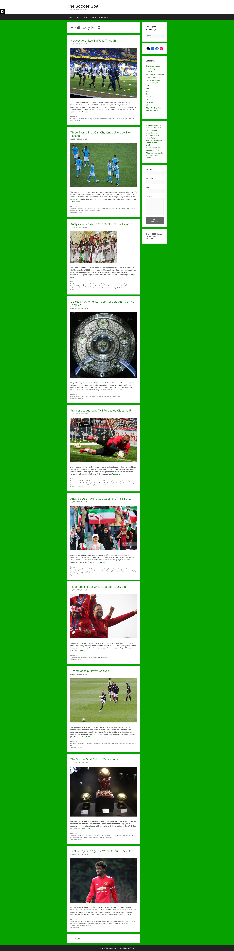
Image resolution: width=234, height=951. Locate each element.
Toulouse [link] (128, 923)
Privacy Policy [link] (103, 17)
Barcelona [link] (88, 835)
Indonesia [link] (108, 284)
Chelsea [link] (80, 208)
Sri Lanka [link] (128, 286)
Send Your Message (154, 220)
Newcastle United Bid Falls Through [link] (93, 40)
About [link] (78, 17)
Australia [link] (88, 569)
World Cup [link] (113, 288)
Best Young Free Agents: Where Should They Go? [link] (101, 851)
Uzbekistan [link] (73, 573)
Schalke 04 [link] (116, 923)
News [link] (148, 86)
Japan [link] (113, 284)
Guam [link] (119, 569)
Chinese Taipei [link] (112, 569)
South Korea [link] (120, 286)
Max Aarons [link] (95, 483)
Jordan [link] (72, 571)
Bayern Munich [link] (96, 835)
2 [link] (73, 938)
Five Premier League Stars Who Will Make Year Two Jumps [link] (153, 128)
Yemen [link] (95, 573)
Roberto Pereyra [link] (128, 483)
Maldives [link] (91, 571)
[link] (2, 11)
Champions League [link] (153, 66)
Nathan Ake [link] (102, 483)
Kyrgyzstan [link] (127, 284)
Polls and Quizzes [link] (95, 396)
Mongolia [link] (85, 286)
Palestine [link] (101, 571)
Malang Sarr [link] (98, 923)
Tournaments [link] (87, 288)
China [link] (105, 569)
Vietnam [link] (106, 288)
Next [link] (80, 938)
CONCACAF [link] (150, 72)
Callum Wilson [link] (107, 481)
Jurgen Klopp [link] (76, 657)
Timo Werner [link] (84, 210)
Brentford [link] (81, 743)
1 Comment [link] (76, 290)
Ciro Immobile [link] (106, 835)
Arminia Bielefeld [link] (101, 921)
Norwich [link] (109, 483)
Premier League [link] (109, 118)
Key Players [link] (96, 208)
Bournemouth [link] (98, 481)
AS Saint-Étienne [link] (112, 921)
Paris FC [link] (105, 923)
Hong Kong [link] (125, 569)
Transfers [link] (92, 210)
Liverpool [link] (104, 208)
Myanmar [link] (92, 286)
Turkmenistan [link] (95, 288)
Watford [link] (103, 485)
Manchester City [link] (112, 208)
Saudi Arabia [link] (118, 118)
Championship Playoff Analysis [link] (90, 671)
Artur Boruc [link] (89, 481)
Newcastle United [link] (98, 118)
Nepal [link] (96, 571)
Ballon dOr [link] (81, 835)
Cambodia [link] (100, 569)
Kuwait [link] (85, 571)
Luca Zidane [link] (90, 923)
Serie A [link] (114, 396)
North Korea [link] (99, 286)
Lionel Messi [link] (78, 837)
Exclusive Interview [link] (153, 77)
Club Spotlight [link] (151, 69)
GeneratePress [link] (129, 948)
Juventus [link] (125, 835)
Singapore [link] (123, 571)
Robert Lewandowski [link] (100, 837)
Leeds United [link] (82, 923)
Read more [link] (83, 112)
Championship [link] (116, 481)
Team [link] (148, 99)
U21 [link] (147, 105)
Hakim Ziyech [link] (88, 208)
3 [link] (75, 938)
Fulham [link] (104, 743)
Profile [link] (148, 88)
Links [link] (85, 17)
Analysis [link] (75, 118)
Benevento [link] (121, 921)
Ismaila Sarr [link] (79, 483)
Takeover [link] (131, 118)
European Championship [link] (155, 74)
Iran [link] (131, 569)
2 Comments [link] (76, 120)
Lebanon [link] (73, 286)
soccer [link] (125, 118)
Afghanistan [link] (76, 284)
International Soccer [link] (153, 80)
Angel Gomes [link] (91, 921)
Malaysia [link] (79, 286)
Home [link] (70, 17)
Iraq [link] (134, 569)
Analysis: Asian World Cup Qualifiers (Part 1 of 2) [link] (101, 498)
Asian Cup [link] (89, 284)
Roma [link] (111, 923)
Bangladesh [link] (97, 284)
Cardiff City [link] (88, 743)
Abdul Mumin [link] (76, 921)
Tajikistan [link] (73, 288)
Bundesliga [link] (75, 396)
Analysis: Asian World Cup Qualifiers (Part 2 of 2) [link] (101, 224)
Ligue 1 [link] (87, 396)
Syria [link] (133, 571)
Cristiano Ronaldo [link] (116, 835)
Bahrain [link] (93, 569)
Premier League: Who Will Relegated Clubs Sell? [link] (100, 410)
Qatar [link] (109, 286)
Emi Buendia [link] (125, 481)
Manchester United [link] (124, 208)
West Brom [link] (89, 925)
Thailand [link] (79, 288)
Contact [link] (93, 17)
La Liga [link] (82, 396)
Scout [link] (148, 94)
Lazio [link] (72, 837)
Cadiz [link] (127, 921)
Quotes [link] (100, 657)
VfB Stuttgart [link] (81, 925)
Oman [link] (105, 286)
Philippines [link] (108, 571)
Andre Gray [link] (81, 481)
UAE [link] (101, 288)
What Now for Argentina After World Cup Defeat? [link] (155, 155)
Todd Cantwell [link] (89, 485)
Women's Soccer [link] (152, 111)
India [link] (102, 284)
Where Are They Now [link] (154, 108)
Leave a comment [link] (77, 212)
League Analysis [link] (152, 83)
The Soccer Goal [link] (83, 6)
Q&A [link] (147, 91)
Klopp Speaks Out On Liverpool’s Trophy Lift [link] (98, 586)
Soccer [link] (74, 116)
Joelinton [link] (81, 118)
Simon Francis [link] (74, 485)
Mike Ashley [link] (88, 118)
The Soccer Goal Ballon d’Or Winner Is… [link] (95, 759)
